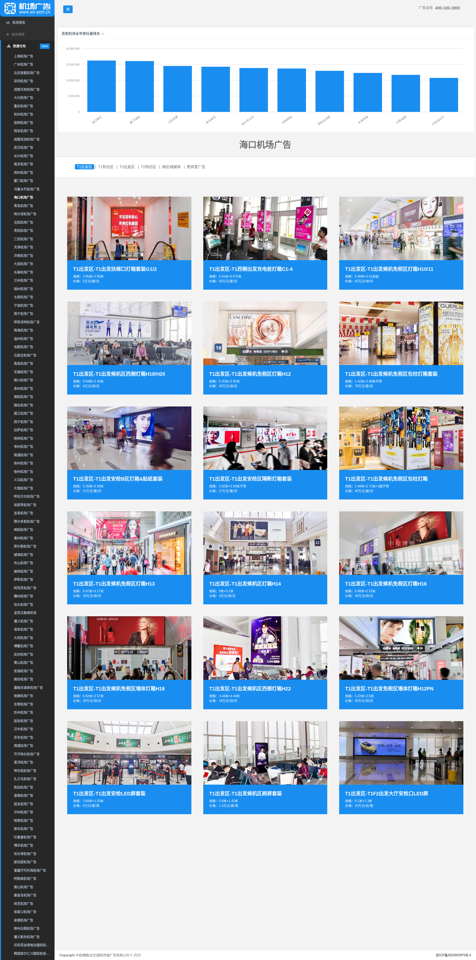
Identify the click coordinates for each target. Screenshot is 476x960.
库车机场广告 (23, 829)
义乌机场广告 (23, 480)
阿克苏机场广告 (25, 588)
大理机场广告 (23, 488)
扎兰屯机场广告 (25, 779)
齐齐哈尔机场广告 (27, 754)
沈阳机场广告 (23, 222)
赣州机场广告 (23, 596)
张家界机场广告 (25, 505)
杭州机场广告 (23, 114)
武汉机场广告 (23, 147)
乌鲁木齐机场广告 (27, 189)
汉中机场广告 (23, 729)
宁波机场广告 (23, 305)
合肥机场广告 (23, 347)
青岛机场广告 (23, 206)
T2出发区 (127, 167)
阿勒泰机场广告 (25, 878)
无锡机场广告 (23, 372)
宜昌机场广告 (23, 513)
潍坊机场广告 (23, 679)
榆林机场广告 (23, 571)
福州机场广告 (23, 289)
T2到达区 (148, 167)
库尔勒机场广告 (25, 546)
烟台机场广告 (23, 405)
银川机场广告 (23, 380)
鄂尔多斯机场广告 (27, 521)
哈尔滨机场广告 (25, 214)
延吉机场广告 (23, 804)
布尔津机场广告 (25, 854)
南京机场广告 (23, 164)
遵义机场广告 (23, 621)
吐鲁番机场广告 (25, 837)
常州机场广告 (23, 446)
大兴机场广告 (23, 97)
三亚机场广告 (23, 239)
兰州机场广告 (23, 280)
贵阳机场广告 (23, 230)
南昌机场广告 (23, 363)
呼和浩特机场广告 (27, 322)
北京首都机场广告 (27, 73)
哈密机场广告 (23, 820)
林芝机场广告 (23, 903)
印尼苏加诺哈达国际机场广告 (34, 945)
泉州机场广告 (23, 388)
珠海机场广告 (23, 330)
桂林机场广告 (23, 438)
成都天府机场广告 (27, 89)
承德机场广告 (23, 920)
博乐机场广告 (23, 845)
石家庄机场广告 (25, 355)
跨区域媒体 (171, 167)
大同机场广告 (23, 638)
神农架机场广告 (25, 771)
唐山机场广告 (23, 887)
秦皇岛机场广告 (25, 895)
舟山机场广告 (23, 563)
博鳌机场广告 (23, 646)
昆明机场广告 (23, 122)
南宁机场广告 (23, 313)
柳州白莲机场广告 (27, 928)
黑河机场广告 (23, 762)
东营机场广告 (23, 704)
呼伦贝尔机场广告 (27, 496)
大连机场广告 (23, 264)
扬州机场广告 (23, 463)
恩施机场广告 (23, 795)
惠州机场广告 (23, 538)
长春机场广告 (23, 272)
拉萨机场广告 (23, 430)
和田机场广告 (23, 787)
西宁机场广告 (23, 422)
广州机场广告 (23, 64)
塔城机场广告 (23, 745)
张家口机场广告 (25, 912)
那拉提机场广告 (25, 862)
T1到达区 (106, 167)
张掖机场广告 (23, 696)
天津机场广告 (23, 247)
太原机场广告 (23, 297)
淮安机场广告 (23, 629)
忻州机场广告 (23, 712)
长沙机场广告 (23, 156)
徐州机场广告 (23, 471)
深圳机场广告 (23, 81)
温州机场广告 (23, 339)
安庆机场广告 (23, 654)
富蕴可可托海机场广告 (30, 870)
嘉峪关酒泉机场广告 (28, 687)
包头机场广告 (23, 604)
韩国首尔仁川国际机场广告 (33, 953)
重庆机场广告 (23, 106)
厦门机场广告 (23, 181)
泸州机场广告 (23, 812)
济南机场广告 (23, 255)
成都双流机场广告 (27, 139)
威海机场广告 (23, 555)
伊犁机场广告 (23, 579)
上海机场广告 (23, 56)
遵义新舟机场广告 (27, 937)
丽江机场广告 (23, 413)
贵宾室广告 (196, 167)
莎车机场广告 (23, 737)
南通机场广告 (23, 455)
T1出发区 (84, 167)
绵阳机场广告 (23, 529)
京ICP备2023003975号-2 (453, 955)
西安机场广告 (23, 131)
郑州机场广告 (23, 172)
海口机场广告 (23, 197)
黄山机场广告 (23, 662)
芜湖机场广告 (23, 671)
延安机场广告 (23, 721)
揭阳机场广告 (23, 397)
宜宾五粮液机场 (25, 613)
